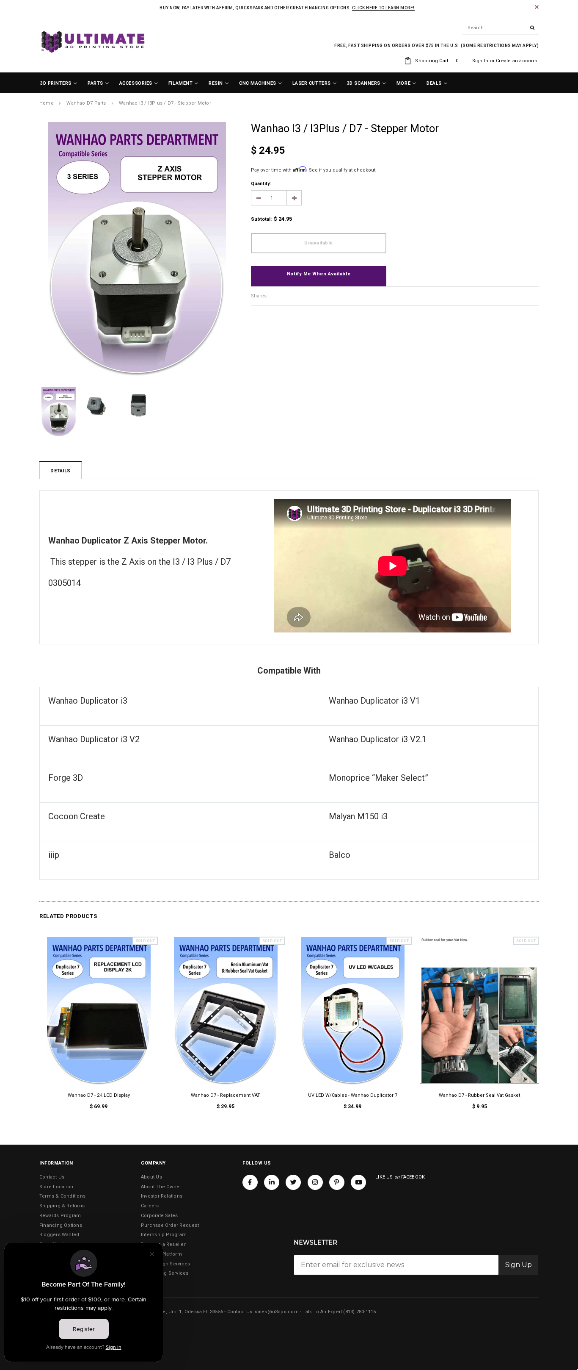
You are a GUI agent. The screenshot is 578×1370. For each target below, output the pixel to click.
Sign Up (518, 1265)
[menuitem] (58, 83)
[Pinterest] (336, 1182)
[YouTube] (358, 1182)
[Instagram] (315, 1182)
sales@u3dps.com (276, 1312)
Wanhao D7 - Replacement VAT (225, 1095)
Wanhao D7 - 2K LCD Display (99, 1095)
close (537, 7)
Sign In (480, 61)
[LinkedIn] (271, 1182)
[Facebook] (250, 1182)
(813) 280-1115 (359, 1312)
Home (46, 103)
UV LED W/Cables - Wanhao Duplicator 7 (352, 1095)
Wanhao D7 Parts (86, 103)
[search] (500, 28)
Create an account (517, 61)
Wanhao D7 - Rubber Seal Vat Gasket (479, 1095)
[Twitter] (293, 1182)
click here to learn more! (383, 8)
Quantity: (261, 183)
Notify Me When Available (318, 274)
